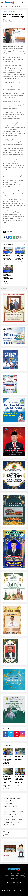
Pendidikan (7, 817)
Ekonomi (12, 801)
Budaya (6, 801)
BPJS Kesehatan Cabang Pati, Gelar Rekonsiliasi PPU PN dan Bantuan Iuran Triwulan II (20, 780)
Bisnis (18, 798)
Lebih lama (23, 288)
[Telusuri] (26, 2)
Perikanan (14, 817)
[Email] (17, 237)
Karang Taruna (8, 803)
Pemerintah (12, 11)
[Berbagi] (24, 21)
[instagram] (17, 883)
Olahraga (20, 811)
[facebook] (7, 883)
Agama (6, 798)
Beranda (5, 11)
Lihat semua (22, 244)
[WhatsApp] (14, 237)
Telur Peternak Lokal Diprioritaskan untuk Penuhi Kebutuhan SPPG (8, 258)
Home (4, 890)
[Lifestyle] (5, 737)
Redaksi (16, 890)
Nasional (13, 811)
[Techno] (22, 737)
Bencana (12, 798)
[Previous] (24, 6)
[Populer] (11, 739)
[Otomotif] (17, 737)
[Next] (26, 6)
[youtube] (14, 883)
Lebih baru (5, 288)
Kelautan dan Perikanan (10, 806)
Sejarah (13, 822)
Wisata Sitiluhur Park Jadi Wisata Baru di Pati (13, 6)
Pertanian (13, 819)
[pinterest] (21, 883)
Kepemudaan (7, 809)
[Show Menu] (2, 2)
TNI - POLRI (7, 825)
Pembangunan (8, 814)
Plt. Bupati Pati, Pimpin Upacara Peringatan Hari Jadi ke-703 (19, 257)
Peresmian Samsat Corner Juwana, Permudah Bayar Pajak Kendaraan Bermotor (8, 278)
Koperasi (6, 811)
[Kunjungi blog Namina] (14, 860)
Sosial (18, 822)
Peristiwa (6, 819)
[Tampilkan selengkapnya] (20, 237)
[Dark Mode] (22, 2)
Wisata (14, 825)
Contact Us (23, 890)
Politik (20, 819)
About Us (9, 890)
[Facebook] (7, 237)
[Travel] (11, 737)
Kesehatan (16, 809)
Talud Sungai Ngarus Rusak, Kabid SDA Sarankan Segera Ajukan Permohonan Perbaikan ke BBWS (8, 781)
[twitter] (10, 883)
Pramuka (6, 822)
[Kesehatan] (5, 739)
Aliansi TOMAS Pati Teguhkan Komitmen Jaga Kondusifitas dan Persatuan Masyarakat (8, 760)
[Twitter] (10, 237)
